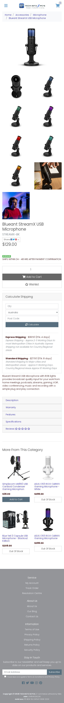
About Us (32, 606)
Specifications (13, 421)
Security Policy (32, 649)
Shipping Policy (32, 639)
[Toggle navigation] (5, 6)
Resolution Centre (32, 593)
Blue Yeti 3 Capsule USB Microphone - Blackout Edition (15, 538)
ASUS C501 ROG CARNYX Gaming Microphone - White (47, 486)
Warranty (11, 407)
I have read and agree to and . (33, 677)
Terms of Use (32, 629)
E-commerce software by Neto (48, 694)
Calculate (33, 324)
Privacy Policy (32, 634)
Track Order (32, 588)
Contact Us (32, 616)
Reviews (10, 428)
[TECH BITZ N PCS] (32, 5)
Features (10, 414)
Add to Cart (33, 277)
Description (12, 400)
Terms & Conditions (35, 677)
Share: (7, 239)
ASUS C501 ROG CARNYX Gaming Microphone (47, 537)
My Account (32, 583)
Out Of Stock (48, 499)
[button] (32, 284)
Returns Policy (32, 644)
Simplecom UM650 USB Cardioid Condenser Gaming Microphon (15, 486)
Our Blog (32, 611)
